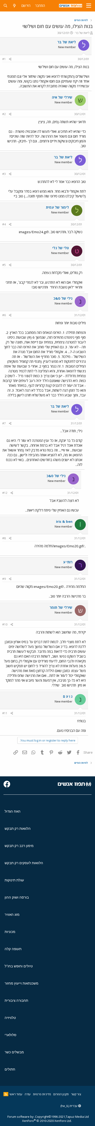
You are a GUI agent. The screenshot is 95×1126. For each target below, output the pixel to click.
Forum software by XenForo (39, 1119)
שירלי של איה (62, 97)
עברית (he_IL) (69, 1106)
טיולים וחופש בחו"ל (19, 966)
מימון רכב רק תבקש (19, 846)
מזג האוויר (12, 914)
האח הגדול (13, 811)
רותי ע (67, 562)
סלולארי (10, 1035)
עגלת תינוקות (14, 880)
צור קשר (76, 1094)
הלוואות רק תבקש (18, 828)
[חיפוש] (5, 5)
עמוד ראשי (15, 1094)
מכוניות (10, 932)
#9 (4, 579)
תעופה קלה (13, 949)
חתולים (10, 1069)
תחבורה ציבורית (16, 1000)
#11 (4, 713)
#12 (4, 493)
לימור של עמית (57, 207)
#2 (4, 114)
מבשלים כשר (14, 1052)
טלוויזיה (10, 1018)
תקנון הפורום (61, 1094)
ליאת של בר (82, 33)
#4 (4, 224)
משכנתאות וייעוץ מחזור (21, 983)
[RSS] (5, 1094)
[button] (88, 5)
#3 (4, 174)
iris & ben (64, 521)
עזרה (28, 1094)
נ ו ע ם (67, 696)
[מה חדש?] (14, 5)
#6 (4, 315)
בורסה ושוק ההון (17, 897)
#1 (4, 59)
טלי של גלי (60, 248)
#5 (4, 265)
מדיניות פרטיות (42, 1094)
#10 (4, 624)
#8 (4, 538)
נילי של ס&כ (62, 298)
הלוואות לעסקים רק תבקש (24, 863)
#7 (4, 423)
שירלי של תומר (61, 607)
